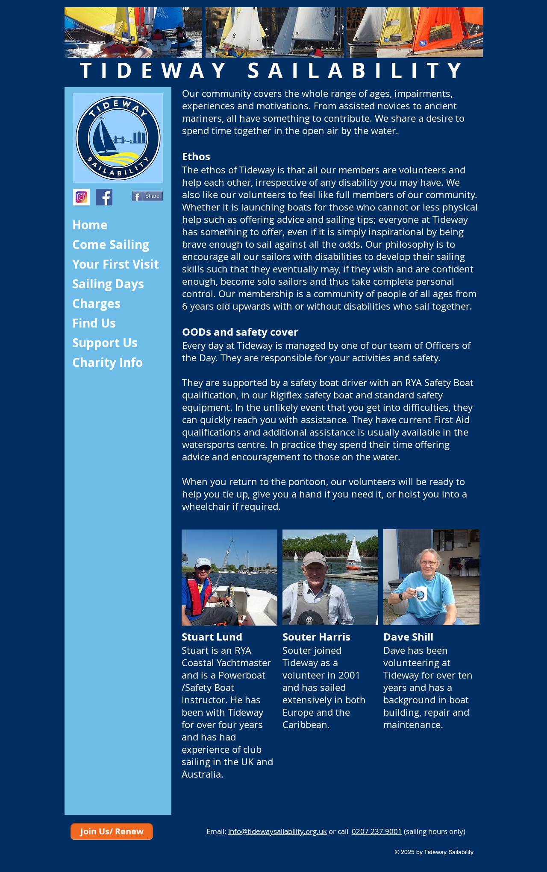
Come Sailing (110, 244)
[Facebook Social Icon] (104, 197)
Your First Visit (115, 264)
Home (90, 225)
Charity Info (107, 362)
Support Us (105, 342)
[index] (81, 197)
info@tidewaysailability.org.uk (277, 831)
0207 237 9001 (377, 831)
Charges (96, 303)
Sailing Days (108, 283)
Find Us (94, 323)
